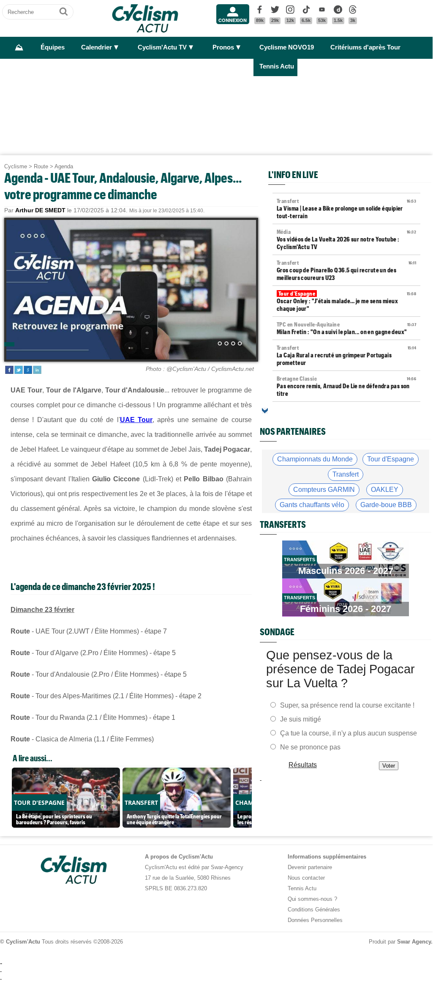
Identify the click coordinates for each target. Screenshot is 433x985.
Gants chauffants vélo (312, 504)
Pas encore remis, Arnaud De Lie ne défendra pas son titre (346, 386)
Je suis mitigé (300, 718)
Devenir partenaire (310, 867)
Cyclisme (15, 166)
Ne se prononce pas (310, 746)
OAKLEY (384, 489)
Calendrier (96, 47)
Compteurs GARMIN (324, 489)
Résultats (303, 764)
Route (41, 166)
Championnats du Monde (315, 459)
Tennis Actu (276, 66)
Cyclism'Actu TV (162, 47)
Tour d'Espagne (390, 459)
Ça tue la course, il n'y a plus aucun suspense (348, 732)
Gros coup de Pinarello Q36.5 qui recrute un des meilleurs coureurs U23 (346, 270)
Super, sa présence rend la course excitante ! (347, 704)
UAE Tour (136, 419)
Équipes (53, 47)
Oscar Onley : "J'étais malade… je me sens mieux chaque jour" (346, 301)
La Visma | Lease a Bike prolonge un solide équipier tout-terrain (346, 208)
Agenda (63, 166)
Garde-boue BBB (386, 504)
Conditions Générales (314, 909)
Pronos (223, 47)
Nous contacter (306, 878)
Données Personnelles (315, 920)
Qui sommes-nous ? (312, 899)
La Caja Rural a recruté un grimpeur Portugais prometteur (346, 355)
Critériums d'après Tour (365, 47)
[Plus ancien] (265, 410)
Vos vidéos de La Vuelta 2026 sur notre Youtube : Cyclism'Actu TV (346, 239)
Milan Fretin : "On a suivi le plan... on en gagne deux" (346, 328)
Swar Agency (414, 941)
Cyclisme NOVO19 (286, 47)
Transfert (345, 474)
